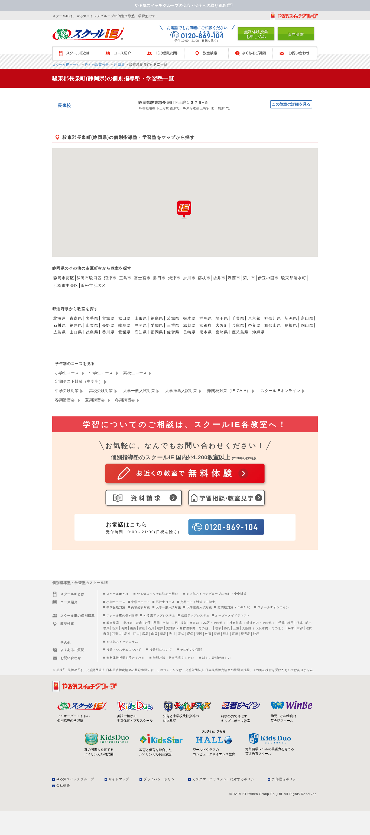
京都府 (205, 325)
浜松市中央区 (65, 285)
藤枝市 (204, 278)
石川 (151, 628)
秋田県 (124, 318)
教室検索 (209, 53)
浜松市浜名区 (93, 285)
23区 (206, 622)
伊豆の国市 (268, 278)
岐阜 (218, 628)
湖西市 (234, 278)
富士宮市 (142, 278)
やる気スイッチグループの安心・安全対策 (216, 593)
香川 (172, 633)
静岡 (227, 628)
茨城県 (173, 318)
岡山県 (307, 325)
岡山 (136, 633)
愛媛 (190, 633)
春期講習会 (65, 400)
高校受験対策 (101, 390)
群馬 (106, 628)
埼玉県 (222, 318)
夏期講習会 (95, 400)
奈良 (106, 633)
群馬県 (205, 318)
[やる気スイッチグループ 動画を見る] (294, 16)
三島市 (125, 278)
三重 (236, 628)
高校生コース (135, 373)
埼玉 (290, 622)
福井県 (76, 325)
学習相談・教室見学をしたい (173, 657)
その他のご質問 (191, 649)
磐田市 (159, 278)
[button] (184, 209)
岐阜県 (124, 325)
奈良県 (254, 325)
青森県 (76, 318)
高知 (181, 633)
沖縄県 (258, 332)
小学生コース (67, 373)
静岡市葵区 (63, 278)
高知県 (141, 332)
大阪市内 (262, 628)
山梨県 (92, 325)
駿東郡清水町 (293, 278)
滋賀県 (189, 325)
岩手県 (92, 318)
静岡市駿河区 (89, 278)
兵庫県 (238, 325)
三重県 (173, 325)
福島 (183, 622)
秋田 (157, 622)
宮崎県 (222, 332)
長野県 (108, 325)
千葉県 (238, 318)
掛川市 (189, 278)
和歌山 (117, 633)
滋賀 (309, 628)
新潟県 (291, 318)
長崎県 (189, 332)
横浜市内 (252, 622)
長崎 (217, 633)
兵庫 (291, 628)
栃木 (308, 622)
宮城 (166, 622)
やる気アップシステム (159, 615)
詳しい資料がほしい (216, 657)
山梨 (133, 628)
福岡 (199, 633)
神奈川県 (272, 318)
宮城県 (108, 318)
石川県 (59, 325)
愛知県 (157, 325)
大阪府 (222, 325)
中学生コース (101, 373)
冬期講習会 (125, 400)
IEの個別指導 (165, 53)
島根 (127, 633)
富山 (142, 628)
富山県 (307, 318)
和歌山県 (272, 325)
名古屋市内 (188, 628)
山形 (174, 622)
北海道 (59, 318)
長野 (124, 628)
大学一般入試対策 (139, 390)
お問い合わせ (297, 53)
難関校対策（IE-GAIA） (228, 390)
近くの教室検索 (96, 65)
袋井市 (219, 278)
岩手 (148, 622)
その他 (218, 622)
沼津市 (110, 278)
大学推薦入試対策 (181, 390)
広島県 (59, 332)
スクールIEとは (76, 53)
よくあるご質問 (253, 53)
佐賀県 (173, 332)
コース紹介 (120, 53)
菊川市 (249, 278)
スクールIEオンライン (280, 390)
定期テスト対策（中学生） (79, 381)
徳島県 (92, 332)
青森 (139, 622)
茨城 (299, 622)
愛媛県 (124, 332)
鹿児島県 (240, 332)
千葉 (281, 622)
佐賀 (208, 633)
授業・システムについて (123, 649)
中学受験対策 (67, 390)
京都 (300, 628)
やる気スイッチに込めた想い (157, 593)
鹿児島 (245, 633)
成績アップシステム (195, 615)
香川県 (108, 332)
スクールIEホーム (66, 65)
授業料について (161, 649)
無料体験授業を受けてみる (125, 657)
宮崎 (235, 633)
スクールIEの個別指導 (122, 615)
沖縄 (256, 633)
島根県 (291, 325)
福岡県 (157, 332)
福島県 (157, 318)
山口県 (76, 332)
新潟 (115, 628)
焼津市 (174, 278)
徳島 (163, 633)
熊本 (226, 633)
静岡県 (118, 65)
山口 (154, 633)
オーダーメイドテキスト (232, 615)
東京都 (254, 318)
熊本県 (205, 332)
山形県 (141, 318)
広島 (145, 633)
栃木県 (189, 318)
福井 (160, 628)
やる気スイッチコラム (122, 641)
